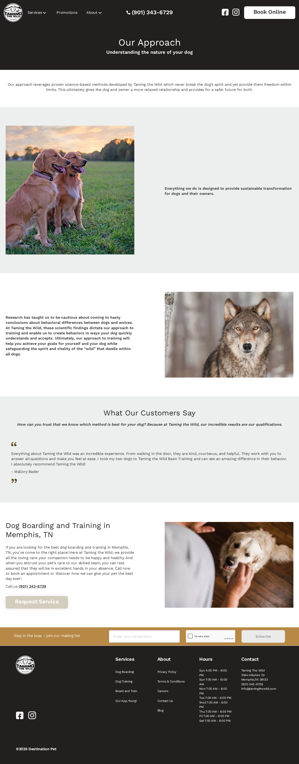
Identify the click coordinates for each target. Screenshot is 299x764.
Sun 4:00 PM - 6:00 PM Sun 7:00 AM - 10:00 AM (213, 677)
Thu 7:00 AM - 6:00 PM (215, 711)
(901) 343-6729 (152, 12)
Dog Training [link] (123, 681)
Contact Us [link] (165, 701)
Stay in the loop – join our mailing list (47, 635)
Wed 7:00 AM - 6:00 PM (213, 705)
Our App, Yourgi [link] (125, 701)
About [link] (91, 12)
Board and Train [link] (126, 691)
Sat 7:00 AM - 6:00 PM (215, 720)
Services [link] (35, 12)
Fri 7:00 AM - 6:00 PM (214, 716)
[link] (223, 12)
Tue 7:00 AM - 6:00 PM (215, 698)
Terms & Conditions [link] (171, 681)
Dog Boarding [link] (124, 672)
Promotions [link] (67, 12)
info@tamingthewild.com (258, 688)
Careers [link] (162, 691)
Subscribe (263, 636)
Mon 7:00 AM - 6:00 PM (213, 691)
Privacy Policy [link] (166, 672)
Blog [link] (160, 710)
